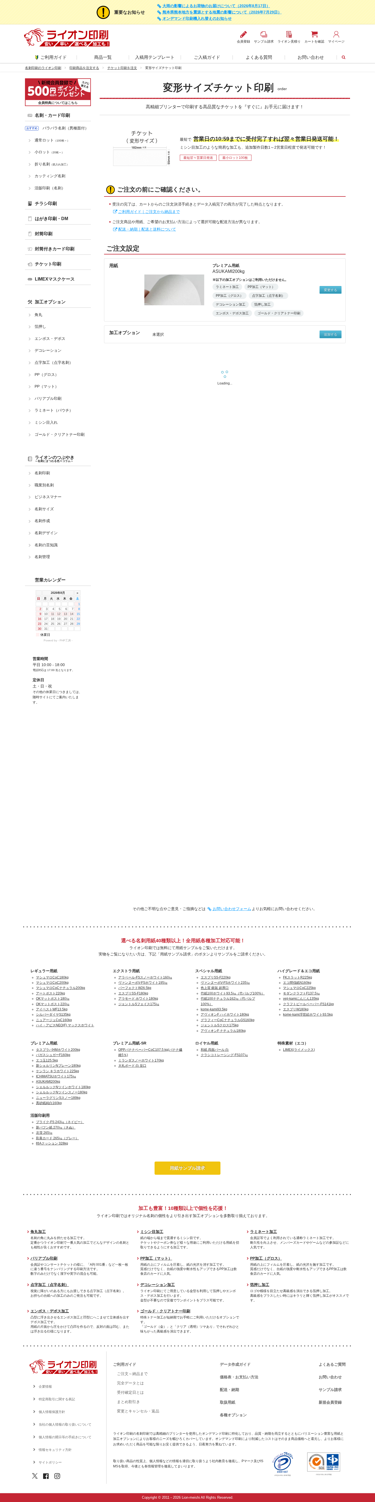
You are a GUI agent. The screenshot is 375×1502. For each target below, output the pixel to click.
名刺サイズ (44, 509)
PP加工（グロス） (266, 1258)
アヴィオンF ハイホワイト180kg (225, 1014)
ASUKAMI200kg (48, 1081)
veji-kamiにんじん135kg (301, 999)
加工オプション (50, 302)
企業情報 (45, 1387)
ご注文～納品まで (132, 1373)
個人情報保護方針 (52, 1412)
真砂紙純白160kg (49, 1103)
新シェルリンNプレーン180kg (58, 1066)
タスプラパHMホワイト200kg (58, 1050)
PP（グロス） (47, 374)
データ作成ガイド (235, 1364)
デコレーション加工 (157, 1284)
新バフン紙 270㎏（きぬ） (55, 1127)
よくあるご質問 (332, 1364)
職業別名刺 (44, 485)
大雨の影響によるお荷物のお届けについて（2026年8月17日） (216, 6)
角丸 (38, 314)
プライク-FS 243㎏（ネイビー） (60, 1122)
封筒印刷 (43, 233)
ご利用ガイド (53, 57)
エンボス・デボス (50, 338)
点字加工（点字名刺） (54, 362)
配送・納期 (229, 1389)
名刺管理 (42, 557)
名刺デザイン (46, 533)
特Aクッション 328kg (52, 1143)
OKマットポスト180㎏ (52, 999)
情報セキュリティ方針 (55, 1450)
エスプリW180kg (296, 1009)
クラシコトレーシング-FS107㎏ (224, 1055)
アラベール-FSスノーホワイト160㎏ (145, 977)
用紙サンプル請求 (187, 1168)
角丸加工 (38, 1231)
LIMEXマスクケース (55, 279)
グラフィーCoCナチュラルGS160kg (227, 1020)
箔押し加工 (259, 1284)
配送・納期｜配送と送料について (147, 229)
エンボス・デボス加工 (49, 1311)
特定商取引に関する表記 (57, 1399)
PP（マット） (47, 386)
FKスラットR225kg (297, 977)
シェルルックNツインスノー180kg (61, 1092)
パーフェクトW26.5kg (134, 988)
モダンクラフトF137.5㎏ (301, 993)
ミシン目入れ (46, 422)
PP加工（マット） (156, 1258)
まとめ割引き (128, 1402)
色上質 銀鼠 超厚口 (215, 988)
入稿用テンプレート (155, 57)
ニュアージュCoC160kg (54, 1020)
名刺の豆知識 (46, 545)
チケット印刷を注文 (122, 68)
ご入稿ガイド (207, 57)
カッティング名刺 (50, 176)
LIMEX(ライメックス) (299, 1050)
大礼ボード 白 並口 (132, 1066)
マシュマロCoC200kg (52, 983)
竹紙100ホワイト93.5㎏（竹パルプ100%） (233, 993)
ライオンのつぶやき (54, 458)
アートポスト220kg (50, 993)
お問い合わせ (311, 57)
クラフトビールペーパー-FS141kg (308, 1004)
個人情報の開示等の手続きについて (65, 1437)
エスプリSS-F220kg (216, 977)
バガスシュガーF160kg (53, 1055)
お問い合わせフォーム (232, 909)
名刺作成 (42, 521)
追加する (330, 334)
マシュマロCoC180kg (52, 977)
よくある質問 (259, 57)
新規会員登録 (330, 1402)
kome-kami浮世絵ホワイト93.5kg (308, 1014)
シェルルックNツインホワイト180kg (63, 1087)
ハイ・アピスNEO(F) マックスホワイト (65, 1025)
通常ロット (52, 140)
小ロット (49, 152)
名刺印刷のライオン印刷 (43, 68)
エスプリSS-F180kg (133, 993)
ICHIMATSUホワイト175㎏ (56, 1076)
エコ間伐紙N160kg (297, 983)
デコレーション (48, 350)
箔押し (40, 326)
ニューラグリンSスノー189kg (58, 1098)
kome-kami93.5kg (214, 1009)
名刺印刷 (42, 473)
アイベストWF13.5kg (52, 1009)
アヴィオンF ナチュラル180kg (223, 1031)
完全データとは (130, 1383)
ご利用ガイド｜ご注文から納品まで (149, 211)
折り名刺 (52, 164)
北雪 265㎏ (44, 1133)
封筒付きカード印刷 (54, 248)
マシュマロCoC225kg (299, 988)
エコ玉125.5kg (47, 1060)
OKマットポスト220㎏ (52, 1004)
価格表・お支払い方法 (239, 1377)
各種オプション (233, 1415)
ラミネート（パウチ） (54, 410)
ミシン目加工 (151, 1231)
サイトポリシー (50, 1462)
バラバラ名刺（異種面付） (66, 128)
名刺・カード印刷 (52, 115)
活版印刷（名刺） (50, 188)
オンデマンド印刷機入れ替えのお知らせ (197, 18)
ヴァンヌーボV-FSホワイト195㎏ (142, 983)
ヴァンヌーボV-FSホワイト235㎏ (225, 983)
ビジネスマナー (48, 497)
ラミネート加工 (263, 1231)
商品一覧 (103, 57)
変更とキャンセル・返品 (138, 1411)
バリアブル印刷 (48, 398)
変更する (330, 290)
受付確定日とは (130, 1392)
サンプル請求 (330, 1389)
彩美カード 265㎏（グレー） (57, 1138)
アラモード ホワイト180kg (138, 999)
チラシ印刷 (46, 203)
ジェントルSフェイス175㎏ (138, 1004)
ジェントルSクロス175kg (220, 1025)
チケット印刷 (48, 264)
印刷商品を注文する (84, 68)
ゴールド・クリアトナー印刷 (60, 434)
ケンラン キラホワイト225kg (57, 1071)
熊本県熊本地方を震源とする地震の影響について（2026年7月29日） (222, 12)
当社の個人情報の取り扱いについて (65, 1424)
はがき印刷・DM (51, 218)
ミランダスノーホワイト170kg (141, 1060)
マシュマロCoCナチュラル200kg (60, 988)
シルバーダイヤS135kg (53, 1014)
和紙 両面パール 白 (215, 1050)
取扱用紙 (227, 1402)
